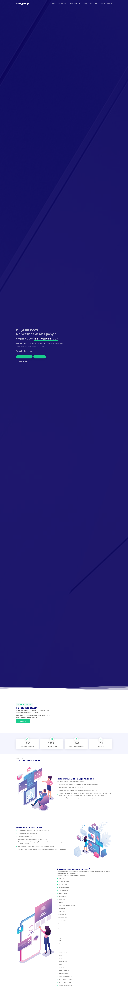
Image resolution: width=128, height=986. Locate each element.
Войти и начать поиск (24, 356)
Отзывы (85, 3)
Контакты (109, 3)
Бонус (96, 3)
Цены (90, 3)
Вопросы (102, 3)
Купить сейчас (39, 356)
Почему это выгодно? (75, 3)
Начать (53, 3)
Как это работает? (62, 3)
